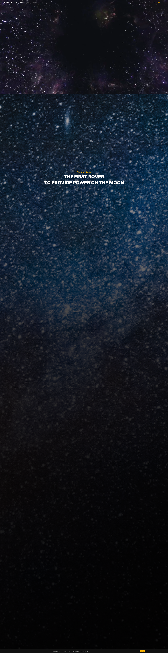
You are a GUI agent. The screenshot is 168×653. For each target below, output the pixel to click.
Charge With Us (158, 2)
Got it (142, 651)
